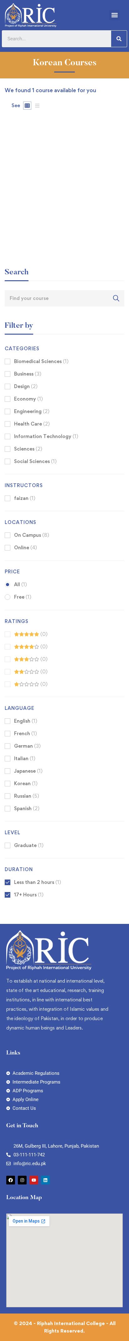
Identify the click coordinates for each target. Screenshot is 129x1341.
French (25, 733)
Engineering (31, 411)
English (25, 721)
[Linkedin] (45, 1180)
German (27, 746)
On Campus (31, 535)
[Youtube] (33, 1180)
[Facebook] (10, 1180)
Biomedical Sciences (41, 361)
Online (25, 548)
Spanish (26, 808)
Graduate (29, 845)
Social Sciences (35, 461)
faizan (11, 224)
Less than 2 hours (37, 882)
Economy (28, 399)
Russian (26, 796)
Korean (26, 783)
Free (22, 597)
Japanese (28, 771)
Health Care (32, 424)
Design (26, 386)
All (20, 584)
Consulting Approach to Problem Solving (54, 235)
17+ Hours (29, 895)
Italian (24, 758)
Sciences (28, 449)
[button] (114, 15)
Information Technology (46, 436)
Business (27, 374)
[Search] (119, 39)
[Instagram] (22, 1180)
